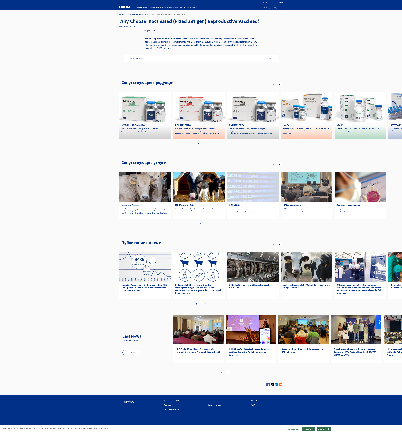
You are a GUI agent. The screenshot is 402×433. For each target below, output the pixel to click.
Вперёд (279, 84)
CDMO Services (184, 7)
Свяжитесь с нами (276, 2)
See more (131, 353)
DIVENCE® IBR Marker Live (133, 125)
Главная (122, 14)
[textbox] (273, 7)
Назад (273, 84)
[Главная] (127, 7)
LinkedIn (254, 401)
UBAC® (340, 125)
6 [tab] (205, 303)
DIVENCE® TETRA (183, 125)
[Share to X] (272, 384)
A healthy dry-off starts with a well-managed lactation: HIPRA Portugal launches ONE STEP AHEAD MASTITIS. (355, 352)
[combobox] (264, 7)
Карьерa (193, 7)
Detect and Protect (130, 205)
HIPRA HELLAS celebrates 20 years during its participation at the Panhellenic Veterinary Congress (249, 352)
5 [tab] (203, 303)
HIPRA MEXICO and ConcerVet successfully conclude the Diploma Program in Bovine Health (198, 350)
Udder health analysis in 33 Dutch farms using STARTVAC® (250, 286)
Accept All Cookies (324, 429)
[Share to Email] (280, 384)
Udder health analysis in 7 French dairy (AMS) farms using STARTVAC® (306, 286)
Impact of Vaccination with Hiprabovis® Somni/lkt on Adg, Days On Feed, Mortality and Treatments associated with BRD (144, 288)
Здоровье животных (157, 7)
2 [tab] (198, 303)
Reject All (308, 429)
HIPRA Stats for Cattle (185, 205)
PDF (270, 58)
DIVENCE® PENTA (236, 125)
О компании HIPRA (143, 7)
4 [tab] (203, 143)
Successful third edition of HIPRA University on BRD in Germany (303, 350)
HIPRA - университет (292, 205)
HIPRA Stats (234, 205)
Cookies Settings (293, 429)
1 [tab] (198, 143)
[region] (201, 429)
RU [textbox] (264, 7)
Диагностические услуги (348, 205)
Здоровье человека (171, 7)
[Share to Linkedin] (276, 384)
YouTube (254, 405)
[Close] (398, 429)
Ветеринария (169, 405)
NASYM (286, 125)
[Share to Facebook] (268, 384)
